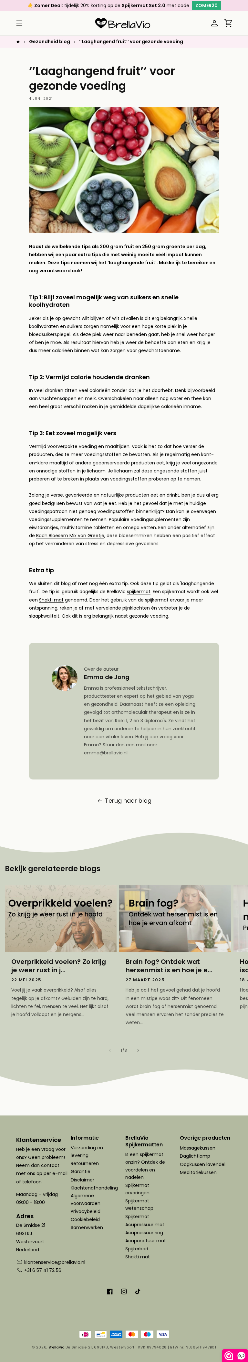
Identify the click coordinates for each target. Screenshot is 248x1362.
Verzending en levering (87, 1151)
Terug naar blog (128, 801)
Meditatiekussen (198, 1172)
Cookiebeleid (85, 1219)
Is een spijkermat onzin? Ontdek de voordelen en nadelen (145, 1165)
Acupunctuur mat (145, 1240)
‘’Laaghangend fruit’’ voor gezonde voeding (131, 41)
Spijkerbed (136, 1248)
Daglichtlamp (195, 1156)
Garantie (80, 1171)
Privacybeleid (85, 1211)
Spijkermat (137, 1216)
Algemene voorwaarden (85, 1199)
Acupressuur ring (144, 1232)
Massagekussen (197, 1148)
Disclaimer (82, 1180)
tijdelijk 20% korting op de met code (141, 5)
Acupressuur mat (144, 1224)
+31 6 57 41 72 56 (42, 1270)
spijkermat (138, 591)
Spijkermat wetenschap (139, 1205)
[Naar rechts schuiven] (138, 1050)
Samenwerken (87, 1227)
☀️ (45, 5)
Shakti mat (51, 600)
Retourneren (85, 1163)
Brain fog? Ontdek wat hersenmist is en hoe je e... (169, 965)
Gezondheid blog (49, 41)
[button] (19, 23)
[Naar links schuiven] (110, 1050)
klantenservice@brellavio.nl (46, 1262)
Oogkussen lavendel (202, 1164)
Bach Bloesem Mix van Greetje (70, 535)
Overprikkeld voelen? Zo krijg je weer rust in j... (58, 965)
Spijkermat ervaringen (137, 1189)
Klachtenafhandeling (94, 1188)
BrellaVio (56, 1347)
